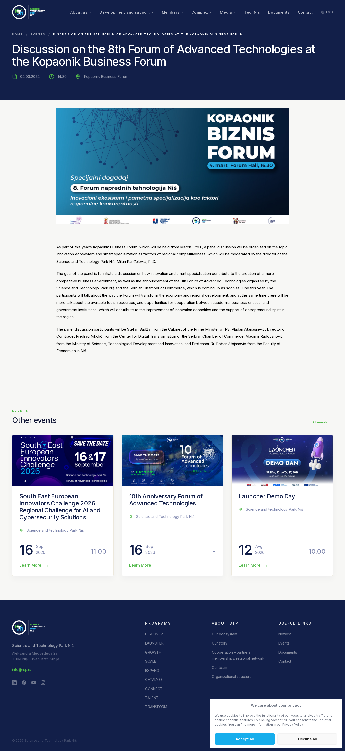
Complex (199, 12)
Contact (305, 12)
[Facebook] (24, 682)
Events (38, 34)
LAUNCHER (154, 643)
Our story (219, 643)
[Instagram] (43, 682)
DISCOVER (154, 634)
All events (322, 422)
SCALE (150, 661)
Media (226, 12)
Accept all (245, 739)
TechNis (252, 12)
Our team (219, 667)
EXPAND (152, 670)
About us (79, 12)
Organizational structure (232, 676)
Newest (284, 634)
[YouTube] (33, 682)
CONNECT (154, 688)
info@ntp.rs (21, 669)
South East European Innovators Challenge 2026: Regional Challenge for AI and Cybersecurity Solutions (60, 506)
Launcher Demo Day (267, 496)
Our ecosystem (224, 634)
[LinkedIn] (14, 682)
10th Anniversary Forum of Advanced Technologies (165, 499)
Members (171, 12)
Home (17, 34)
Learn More (34, 565)
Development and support (125, 12)
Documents (279, 12)
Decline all (307, 739)
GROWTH (153, 652)
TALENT (152, 698)
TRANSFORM (156, 707)
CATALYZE (154, 679)
